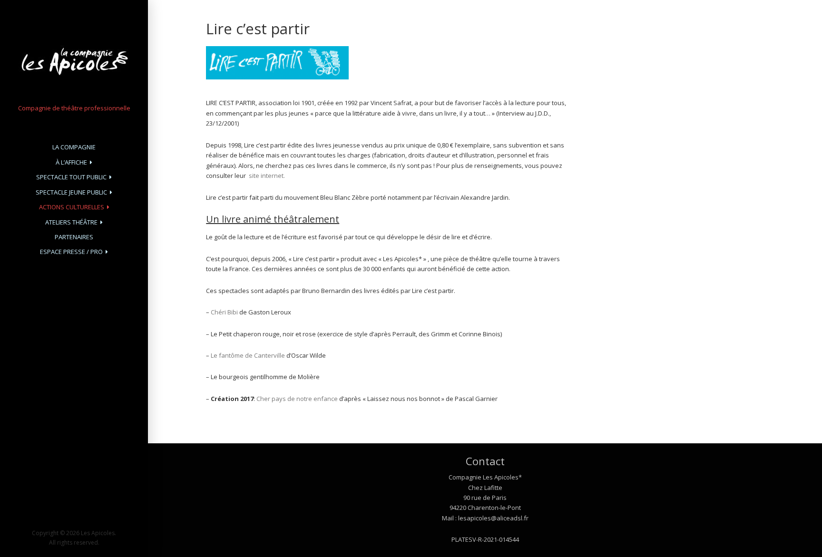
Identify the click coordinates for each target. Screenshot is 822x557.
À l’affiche (71, 162)
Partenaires (74, 237)
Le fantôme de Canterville (248, 355)
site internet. (267, 175)
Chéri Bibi (225, 312)
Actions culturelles (71, 207)
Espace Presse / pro (71, 251)
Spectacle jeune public (71, 192)
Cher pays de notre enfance (297, 398)
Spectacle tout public (71, 177)
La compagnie (74, 147)
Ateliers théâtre (71, 222)
